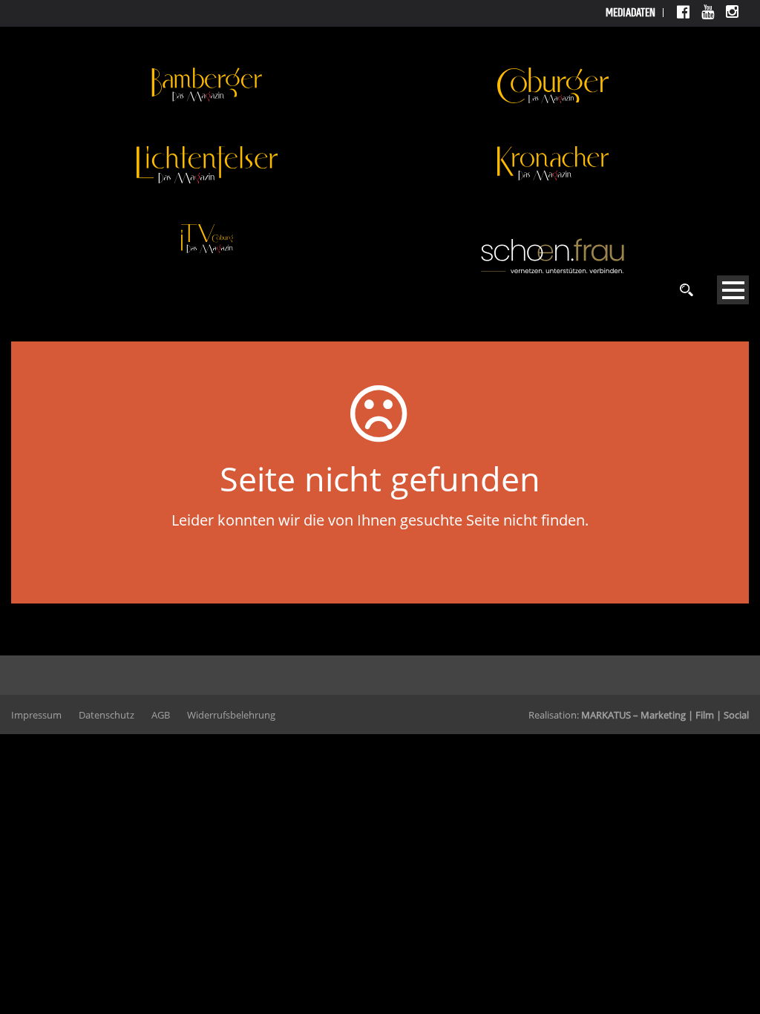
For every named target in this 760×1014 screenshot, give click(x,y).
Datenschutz (106, 715)
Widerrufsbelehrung (231, 715)
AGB (160, 715)
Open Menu (733, 289)
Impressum (36, 715)
